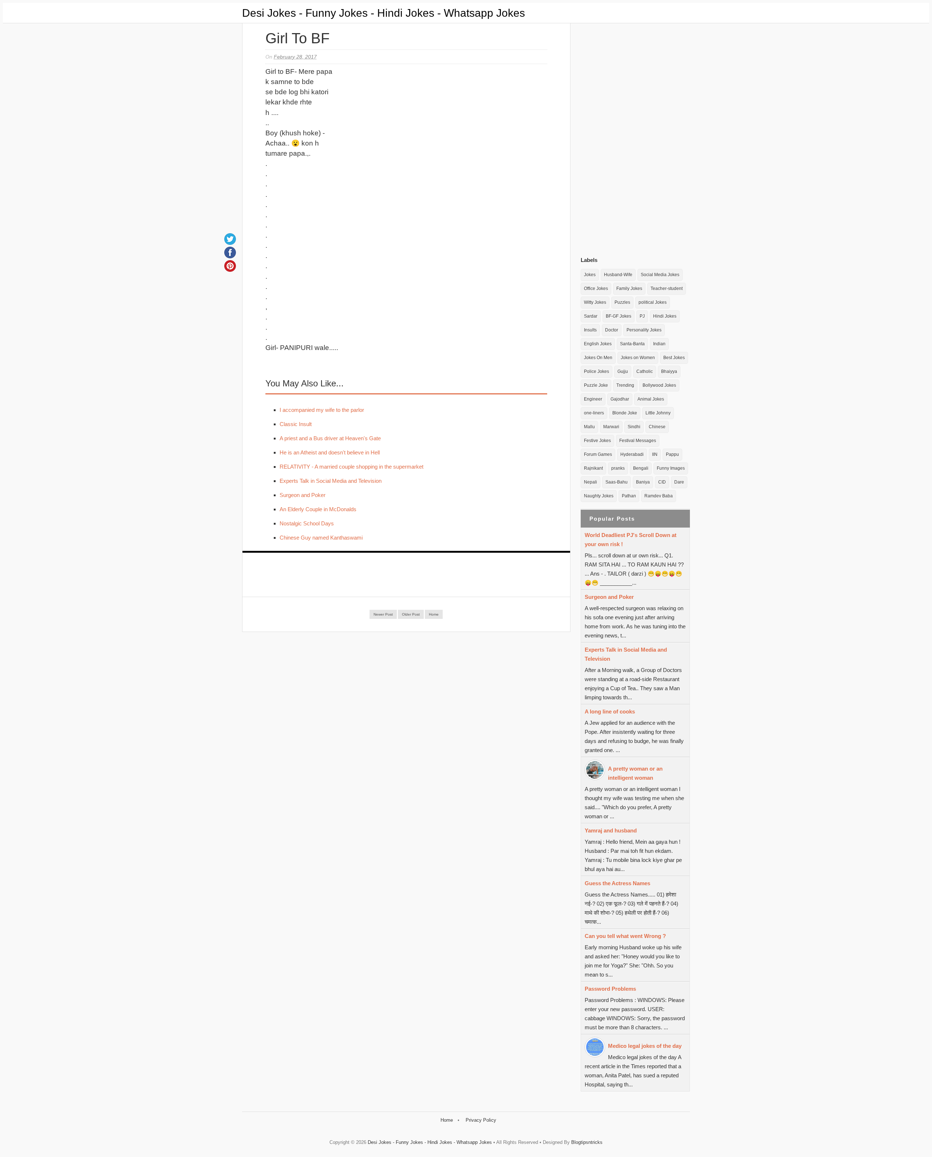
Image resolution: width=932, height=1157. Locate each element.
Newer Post (383, 614)
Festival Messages (637, 440)
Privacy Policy (481, 1120)
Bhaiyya (669, 371)
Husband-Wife (618, 274)
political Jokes (653, 302)
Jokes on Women (638, 357)
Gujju (622, 371)
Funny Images (671, 468)
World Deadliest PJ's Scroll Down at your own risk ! (630, 539)
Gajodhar (620, 399)
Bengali (640, 468)
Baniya (643, 482)
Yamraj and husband (611, 830)
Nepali (590, 482)
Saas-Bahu (616, 482)
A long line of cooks (610, 711)
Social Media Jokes (660, 274)
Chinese (657, 426)
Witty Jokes (595, 302)
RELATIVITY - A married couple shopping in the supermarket (351, 467)
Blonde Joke (624, 413)
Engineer (593, 399)
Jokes (590, 274)
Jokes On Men (598, 357)
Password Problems (610, 989)
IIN (654, 454)
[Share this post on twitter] (230, 239)
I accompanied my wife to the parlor (322, 410)
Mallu (589, 426)
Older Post (411, 614)
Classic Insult (296, 424)
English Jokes (598, 343)
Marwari (611, 426)
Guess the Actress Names (617, 883)
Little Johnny (658, 413)
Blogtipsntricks (587, 1142)
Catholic (644, 371)
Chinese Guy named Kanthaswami (321, 537)
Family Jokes (629, 288)
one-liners (594, 413)
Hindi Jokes (664, 316)
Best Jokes (674, 357)
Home (434, 614)
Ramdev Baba (658, 495)
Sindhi (634, 426)
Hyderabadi (632, 454)
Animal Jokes (650, 399)
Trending (625, 385)
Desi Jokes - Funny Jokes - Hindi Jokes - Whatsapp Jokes (383, 13)
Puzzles (622, 302)
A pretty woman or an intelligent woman (635, 773)
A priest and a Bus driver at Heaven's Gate (330, 438)
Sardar (590, 316)
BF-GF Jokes (618, 316)
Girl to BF (297, 38)
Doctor (611, 330)
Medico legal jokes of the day (645, 1046)
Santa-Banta (632, 343)
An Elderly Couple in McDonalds (318, 509)
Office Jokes (596, 288)
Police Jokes (596, 371)
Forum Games (598, 454)
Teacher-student (667, 288)
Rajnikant (593, 468)
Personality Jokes (644, 330)
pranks (618, 468)
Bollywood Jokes (659, 385)
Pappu (672, 454)
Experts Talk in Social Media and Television (331, 481)
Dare (679, 482)
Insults (590, 330)
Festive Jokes (597, 440)
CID (662, 482)
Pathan (629, 495)
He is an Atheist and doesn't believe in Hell (330, 452)
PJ (642, 316)
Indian (659, 343)
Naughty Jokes (598, 495)
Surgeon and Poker (302, 495)
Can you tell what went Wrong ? (625, 936)
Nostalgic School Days (307, 523)
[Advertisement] (635, 138)
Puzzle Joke (596, 385)
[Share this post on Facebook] (230, 252)
